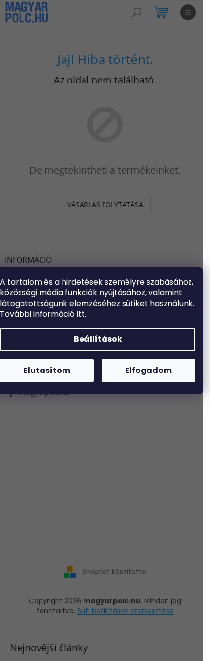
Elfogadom (148, 370)
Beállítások (98, 339)
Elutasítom (46, 370)
